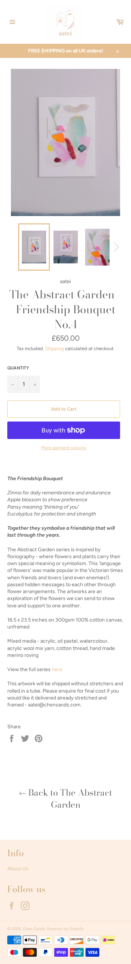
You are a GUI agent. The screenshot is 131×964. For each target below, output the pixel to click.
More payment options (63, 447)
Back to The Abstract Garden (69, 799)
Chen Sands (34, 928)
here (57, 669)
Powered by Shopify (65, 928)
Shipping (54, 348)
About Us (17, 869)
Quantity (18, 368)
